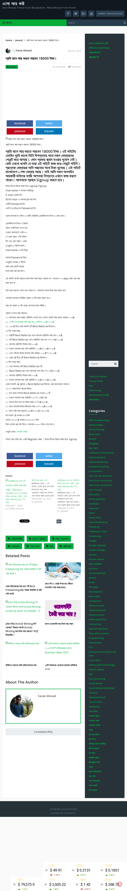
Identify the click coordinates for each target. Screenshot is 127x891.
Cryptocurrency (97, 457)
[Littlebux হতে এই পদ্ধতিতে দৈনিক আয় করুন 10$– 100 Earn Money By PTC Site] (17, 485)
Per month (62, 538)
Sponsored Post (97, 697)
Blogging (93, 443)
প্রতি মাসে (67, 546)
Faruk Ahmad (24, 50)
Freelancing (95, 536)
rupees (15, 546)
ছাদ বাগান (92, 739)
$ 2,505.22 (57, 884)
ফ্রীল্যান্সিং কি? (94, 57)
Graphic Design (97, 549)
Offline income (96, 605)
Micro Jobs (94, 596)
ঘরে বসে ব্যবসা (94, 734)
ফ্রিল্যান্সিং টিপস (94, 762)
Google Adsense (97, 545)
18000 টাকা (16, 538)
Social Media (95, 683)
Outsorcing (95, 624)
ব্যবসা (91, 766)
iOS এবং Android (97, 573)
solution (93, 692)
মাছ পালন (92, 776)
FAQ (91, 385)
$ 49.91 (56, 870)
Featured (94, 508)
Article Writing (96, 429)
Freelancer (94, 526)
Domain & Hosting (99, 466)
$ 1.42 (85, 884)
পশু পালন (92, 752)
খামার (91, 729)
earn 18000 (39, 538)
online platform (97, 619)
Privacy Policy (96, 381)
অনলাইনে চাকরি (94, 725)
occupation (95, 600)
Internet (93, 568)
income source (96, 559)
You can (34, 546)
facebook (20, 123)
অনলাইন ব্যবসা (94, 715)
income (93, 554)
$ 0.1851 (112, 870)
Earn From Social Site (100, 485)
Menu (9, 22)
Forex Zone (95, 517)
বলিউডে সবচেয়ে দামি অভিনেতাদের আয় (21, 665)
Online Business (97, 610)
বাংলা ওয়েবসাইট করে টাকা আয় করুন (59, 623)
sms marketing (97, 678)
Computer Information (101, 452)
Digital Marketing (98, 461)
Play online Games (99, 633)
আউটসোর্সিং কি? (95, 52)
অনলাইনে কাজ (94, 720)
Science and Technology (102, 664)
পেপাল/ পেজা (22, 431)
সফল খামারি (93, 785)
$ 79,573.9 (26, 884)
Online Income (96, 614)
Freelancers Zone (98, 531)
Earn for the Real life (100, 475)
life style (93, 587)
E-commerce (95, 471)
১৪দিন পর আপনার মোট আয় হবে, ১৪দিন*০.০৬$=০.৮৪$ (31, 322)
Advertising (95, 390)
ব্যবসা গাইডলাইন (95, 771)
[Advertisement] (43, 96)
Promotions (95, 642)
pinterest (20, 131)
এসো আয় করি (13, 4)
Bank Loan (94, 434)
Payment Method (98, 628)
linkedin (49, 131)
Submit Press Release (110, 13)
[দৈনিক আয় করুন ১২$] (44, 491)
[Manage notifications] (119, 884)
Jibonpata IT (70, 813)
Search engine (96, 669)
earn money (95, 489)
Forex (92, 512)
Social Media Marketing (101, 688)
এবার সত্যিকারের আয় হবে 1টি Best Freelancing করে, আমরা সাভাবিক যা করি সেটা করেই (24, 589)
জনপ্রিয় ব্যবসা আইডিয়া (97, 743)
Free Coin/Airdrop (98, 522)
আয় (51, 546)
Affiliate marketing (99, 47)
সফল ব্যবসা (93, 789)
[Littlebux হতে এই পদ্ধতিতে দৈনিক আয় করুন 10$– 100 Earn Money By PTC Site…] (70, 496)
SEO (91, 674)
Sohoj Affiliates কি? (98, 43)
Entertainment (97, 499)
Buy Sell (93, 448)
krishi (92, 582)
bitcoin (92, 438)
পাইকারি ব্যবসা (94, 757)
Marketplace (95, 591)
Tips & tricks (95, 701)
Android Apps (96, 424)
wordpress (94, 706)
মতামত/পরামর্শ (94, 399)
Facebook (94, 503)
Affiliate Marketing (99, 420)
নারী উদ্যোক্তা (94, 748)
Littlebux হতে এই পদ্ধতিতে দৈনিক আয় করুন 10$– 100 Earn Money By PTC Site (17, 498)
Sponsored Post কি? (99, 394)
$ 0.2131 (84, 870)
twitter (49, 123)
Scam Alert (95, 660)
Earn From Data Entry (100, 480)
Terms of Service (98, 376)
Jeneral (13, 67)
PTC (91, 647)
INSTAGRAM (95, 563)
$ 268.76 (112, 884)
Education (94, 494)
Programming (96, 638)
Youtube (93, 711)
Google (92, 540)
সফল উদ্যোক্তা (94, 780)
